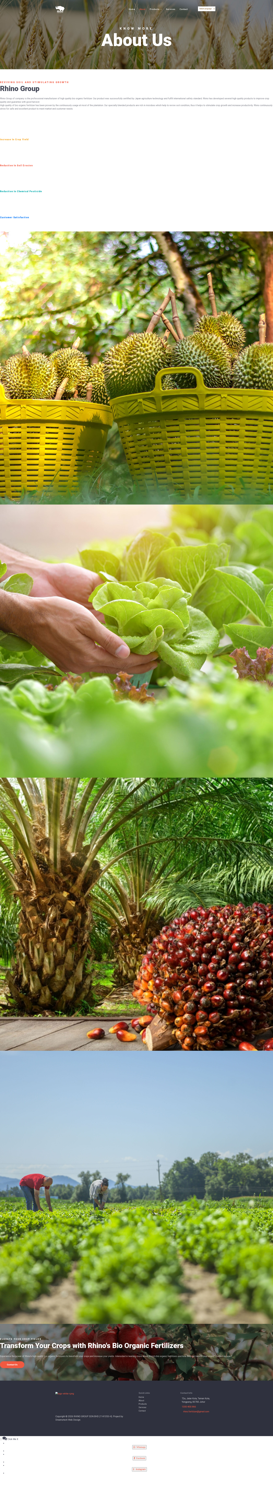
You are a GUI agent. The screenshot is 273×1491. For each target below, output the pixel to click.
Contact (184, 9)
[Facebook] (181, 1417)
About (142, 9)
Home (132, 9)
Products (155, 9)
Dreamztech (61, 1419)
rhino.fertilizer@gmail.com (196, 1411)
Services (170, 9)
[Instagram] (186, 1417)
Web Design (74, 1419)
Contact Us (12, 1365)
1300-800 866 (189, 1406)
